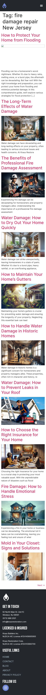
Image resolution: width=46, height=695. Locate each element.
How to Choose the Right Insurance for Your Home (19, 434)
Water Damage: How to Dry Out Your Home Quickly (22, 222)
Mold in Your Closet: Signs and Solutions (20, 545)
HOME (6, 657)
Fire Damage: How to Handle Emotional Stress (21, 491)
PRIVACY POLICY (12, 674)
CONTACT (8, 661)
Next (41, 585)
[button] (41, 6)
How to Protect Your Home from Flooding (21, 38)
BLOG (6, 666)
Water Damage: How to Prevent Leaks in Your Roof (21, 387)
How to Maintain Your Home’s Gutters (22, 277)
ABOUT (6, 670)
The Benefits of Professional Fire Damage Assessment (21, 162)
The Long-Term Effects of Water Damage (17, 106)
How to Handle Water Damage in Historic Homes (21, 330)
